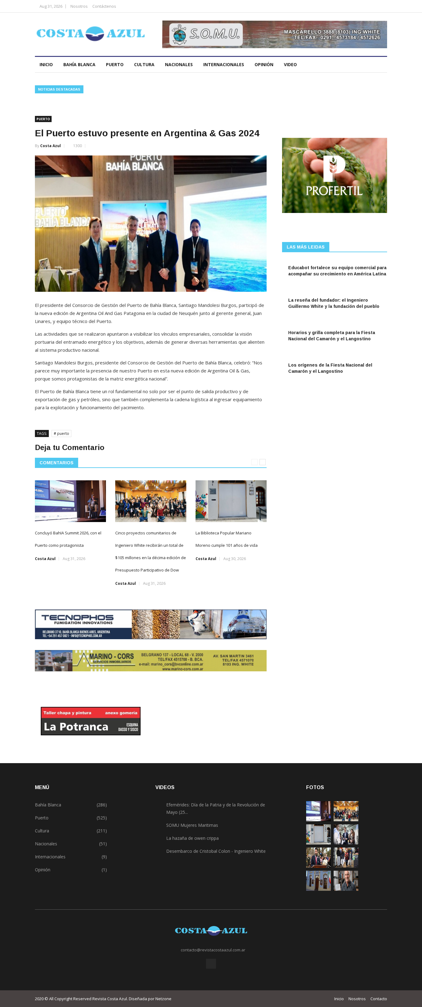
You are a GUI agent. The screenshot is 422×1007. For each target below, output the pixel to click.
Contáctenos (104, 6)
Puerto (115, 64)
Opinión (264, 64)
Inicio (46, 64)
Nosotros (79, 6)
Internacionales (223, 64)
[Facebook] (380, 6)
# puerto (61, 433)
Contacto (378, 999)
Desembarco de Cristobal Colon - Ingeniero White (216, 851)
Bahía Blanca (79, 64)
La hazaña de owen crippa (192, 838)
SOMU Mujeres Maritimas (192, 825)
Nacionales (179, 64)
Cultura (144, 64)
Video (291, 64)
